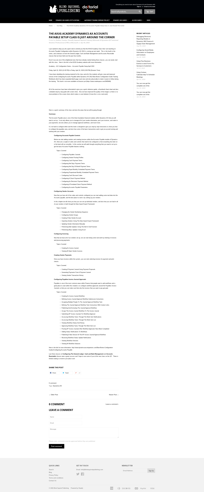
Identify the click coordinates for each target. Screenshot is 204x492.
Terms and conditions (56, 478)
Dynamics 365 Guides (120, 20)
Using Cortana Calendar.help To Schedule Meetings (146, 74)
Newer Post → (114, 394)
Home (50, 20)
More (148, 20)
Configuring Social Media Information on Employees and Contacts (145, 52)
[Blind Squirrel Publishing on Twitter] (77, 475)
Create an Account (149, 6)
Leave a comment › (112, 404)
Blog (50, 472)
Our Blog (59, 25)
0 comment (52, 383)
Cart (151, 11)
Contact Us (52, 480)
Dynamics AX (57, 386)
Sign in (139, 6)
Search (51, 469)
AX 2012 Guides (137, 20)
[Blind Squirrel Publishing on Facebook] (82, 475)
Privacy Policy (53, 475)
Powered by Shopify (77, 488)
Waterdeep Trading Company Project (97, 20)
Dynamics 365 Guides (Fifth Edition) (68, 20)
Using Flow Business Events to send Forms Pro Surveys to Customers (145, 63)
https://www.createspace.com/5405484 (98, 81)
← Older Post (53, 394)
